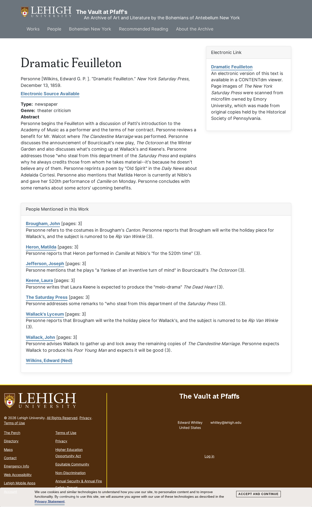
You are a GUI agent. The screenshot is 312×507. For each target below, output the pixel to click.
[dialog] (156, 497)
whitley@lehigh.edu (225, 421)
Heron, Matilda (41, 247)
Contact (10, 457)
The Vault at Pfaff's (48, 12)
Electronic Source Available (50, 94)
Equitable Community (72, 464)
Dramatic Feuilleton (232, 67)
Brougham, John (43, 223)
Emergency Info (16, 466)
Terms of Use (14, 423)
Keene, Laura (39, 280)
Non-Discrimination (70, 472)
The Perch (12, 432)
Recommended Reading (143, 29)
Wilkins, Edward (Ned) (49, 360)
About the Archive (194, 29)
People (54, 29)
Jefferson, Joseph (45, 263)
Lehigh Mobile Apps (19, 483)
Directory (11, 441)
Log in (209, 456)
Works (33, 29)
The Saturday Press (47, 297)
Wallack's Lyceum (45, 314)
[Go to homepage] (53, 401)
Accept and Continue (258, 494)
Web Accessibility (18, 474)
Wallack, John (40, 337)
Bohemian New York (90, 29)
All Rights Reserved (62, 417)
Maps (8, 449)
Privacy (85, 417)
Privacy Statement (50, 501)
